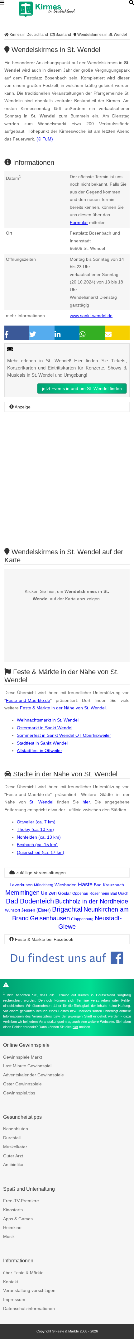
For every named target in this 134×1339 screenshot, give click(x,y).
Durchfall (12, 1137)
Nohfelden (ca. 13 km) (39, 837)
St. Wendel (41, 801)
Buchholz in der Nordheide (91, 901)
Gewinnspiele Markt (22, 1057)
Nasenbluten (15, 1128)
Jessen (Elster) (36, 910)
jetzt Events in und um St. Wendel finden (82, 388)
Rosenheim (99, 893)
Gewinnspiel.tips (19, 1092)
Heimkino (12, 1227)
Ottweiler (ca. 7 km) (36, 821)
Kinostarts (13, 1209)
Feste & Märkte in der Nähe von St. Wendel (63, 707)
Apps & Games (18, 1218)
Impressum (14, 1299)
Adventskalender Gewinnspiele (33, 1074)
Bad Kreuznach (109, 884)
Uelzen (49, 893)
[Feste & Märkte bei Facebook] (67, 968)
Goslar (64, 893)
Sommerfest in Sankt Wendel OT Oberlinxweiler (64, 735)
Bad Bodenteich (30, 901)
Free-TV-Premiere (21, 1200)
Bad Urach (119, 893)
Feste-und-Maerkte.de (28, 700)
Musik (9, 1236)
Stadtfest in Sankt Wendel (42, 743)
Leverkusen (21, 884)
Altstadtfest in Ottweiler (39, 750)
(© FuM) (44, 138)
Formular (79, 222)
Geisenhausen (50, 918)
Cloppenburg (82, 919)
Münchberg (43, 885)
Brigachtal (67, 909)
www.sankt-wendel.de (91, 315)
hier (86, 801)
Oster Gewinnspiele (22, 1083)
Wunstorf (12, 910)
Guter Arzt (13, 1155)
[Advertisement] (67, 480)
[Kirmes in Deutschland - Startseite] (62, 9)
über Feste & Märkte (23, 1272)
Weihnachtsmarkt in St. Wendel (48, 719)
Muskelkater (15, 1146)
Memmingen (22, 892)
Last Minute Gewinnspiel (27, 1065)
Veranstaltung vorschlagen (29, 1290)
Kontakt (10, 1281)
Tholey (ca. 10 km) (35, 829)
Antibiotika (13, 1164)
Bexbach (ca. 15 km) (37, 844)
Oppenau (80, 893)
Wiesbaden (66, 884)
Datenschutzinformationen (29, 1308)
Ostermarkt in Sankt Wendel (44, 727)
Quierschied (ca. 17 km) (40, 852)
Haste (85, 884)
